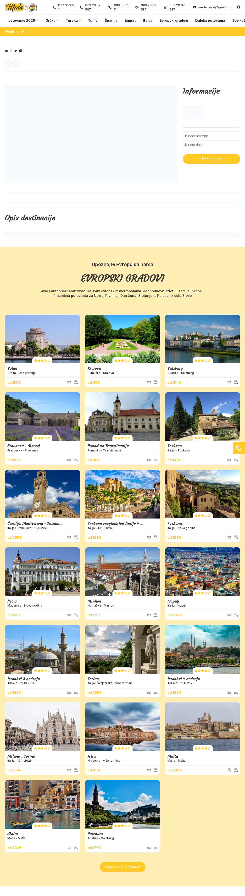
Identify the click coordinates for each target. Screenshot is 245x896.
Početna (12, 31)
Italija (147, 20)
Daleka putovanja (210, 20)
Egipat (130, 20)
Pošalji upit (211, 159)
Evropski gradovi (174, 20)
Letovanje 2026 (21, 20)
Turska (72, 20)
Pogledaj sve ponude (122, 867)
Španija (111, 20)
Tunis (93, 20)
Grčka (50, 20)
